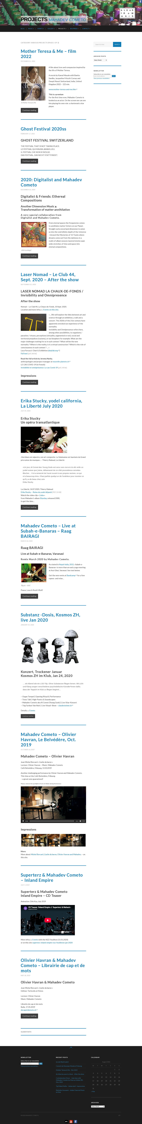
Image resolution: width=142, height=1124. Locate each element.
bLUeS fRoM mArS (62, 1062)
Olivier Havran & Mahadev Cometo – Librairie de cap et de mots (53, 965)
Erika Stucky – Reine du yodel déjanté (36, 492)
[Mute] (80, 821)
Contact (85, 28)
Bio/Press (73, 28)
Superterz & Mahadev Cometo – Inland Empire (52, 877)
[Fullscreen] (84, 821)
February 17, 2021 (28, 134)
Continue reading (29, 110)
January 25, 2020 (27, 625)
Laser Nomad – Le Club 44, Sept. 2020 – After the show (50, 277)
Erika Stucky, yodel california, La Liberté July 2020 (51, 403)
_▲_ (71, 1047)
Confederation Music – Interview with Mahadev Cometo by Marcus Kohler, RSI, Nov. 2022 (69, 1080)
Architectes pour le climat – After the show (70, 1074)
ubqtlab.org (53, 350)
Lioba (41, 495)
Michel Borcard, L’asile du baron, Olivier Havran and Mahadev (56, 854)
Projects (61, 28)
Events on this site (50, 310)
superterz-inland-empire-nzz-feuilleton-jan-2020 (52, 943)
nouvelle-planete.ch (61, 361)
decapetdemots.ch (28, 1010)
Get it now (131, 20)
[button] (53, 805)
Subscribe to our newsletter (102, 74)
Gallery (51, 28)
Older (26, 1032)
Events (40, 28)
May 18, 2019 (25, 975)
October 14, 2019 (27, 749)
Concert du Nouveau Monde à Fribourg (69, 1066)
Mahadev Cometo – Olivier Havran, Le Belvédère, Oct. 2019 (48, 739)
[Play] (23, 821)
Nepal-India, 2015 (66, 564)
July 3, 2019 (25, 885)
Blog (22, 28)
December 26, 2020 (28, 189)
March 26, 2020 (27, 541)
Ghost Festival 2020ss (43, 128)
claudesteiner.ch (65, 705)
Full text (24, 353)
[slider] (52, 821)
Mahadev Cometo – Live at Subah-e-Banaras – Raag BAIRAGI (48, 531)
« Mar (93, 1091)
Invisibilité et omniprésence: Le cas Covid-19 (39, 367)
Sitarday (43, 498)
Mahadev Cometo (32, 1115)
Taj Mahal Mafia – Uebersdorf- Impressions (70, 1086)
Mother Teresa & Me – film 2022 (66, 1070)
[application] (53, 804)
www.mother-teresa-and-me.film (62, 89)
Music (30, 28)
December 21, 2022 (28, 61)
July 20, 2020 (25, 411)
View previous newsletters (101, 78)
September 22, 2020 (28, 284)
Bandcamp (71, 575)
